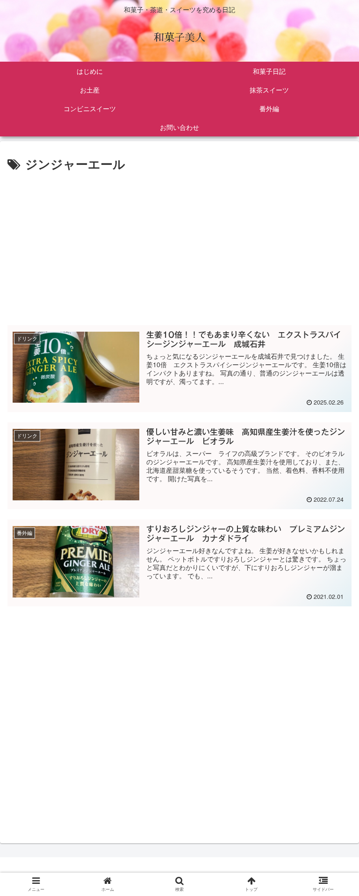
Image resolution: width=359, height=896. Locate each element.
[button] (333, 815)
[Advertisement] (179, 244)
